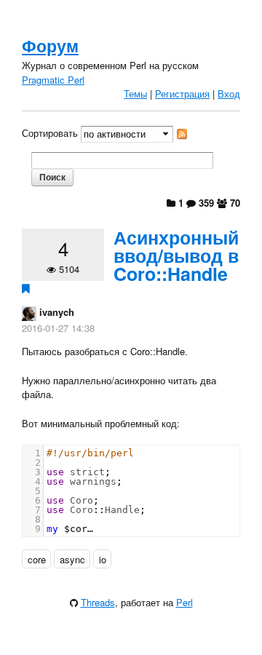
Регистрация (182, 93)
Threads (98, 602)
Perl (184, 602)
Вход (229, 93)
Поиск (52, 176)
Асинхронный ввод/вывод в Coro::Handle (176, 255)
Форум (50, 45)
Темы (135, 93)
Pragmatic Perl (53, 80)
